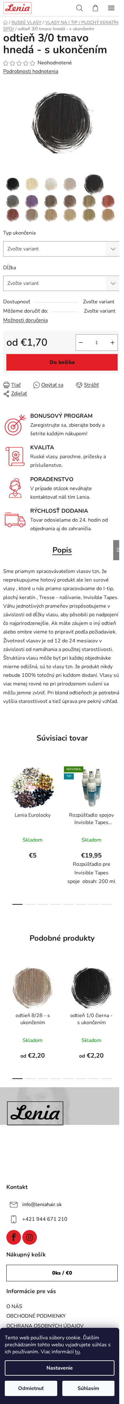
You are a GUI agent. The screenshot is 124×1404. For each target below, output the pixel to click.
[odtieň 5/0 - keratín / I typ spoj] (12, 201)
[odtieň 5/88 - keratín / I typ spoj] (31, 201)
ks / (62, 1273)
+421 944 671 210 (44, 1219)
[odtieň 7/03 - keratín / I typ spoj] (89, 201)
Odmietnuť (31, 1388)
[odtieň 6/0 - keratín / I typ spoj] (50, 201)
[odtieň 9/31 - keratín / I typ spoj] (108, 214)
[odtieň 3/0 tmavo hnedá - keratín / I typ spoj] (93, 183)
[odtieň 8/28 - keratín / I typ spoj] (31, 214)
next (117, 795)
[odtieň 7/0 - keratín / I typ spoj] (69, 201)
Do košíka (62, 362)
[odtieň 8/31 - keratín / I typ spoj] (50, 214)
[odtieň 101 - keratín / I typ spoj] (69, 183)
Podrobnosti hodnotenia (30, 71)
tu (77, 1351)
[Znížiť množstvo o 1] (81, 343)
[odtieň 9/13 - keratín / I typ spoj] (89, 214)
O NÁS (14, 1306)
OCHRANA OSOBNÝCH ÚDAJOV (45, 1325)
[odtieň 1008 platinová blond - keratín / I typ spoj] (50, 183)
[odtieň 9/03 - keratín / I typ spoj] (69, 214)
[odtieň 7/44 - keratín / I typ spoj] (108, 201)
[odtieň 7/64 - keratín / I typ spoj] (12, 214)
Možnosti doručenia (25, 320)
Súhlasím (88, 1388)
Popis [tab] (62, 550)
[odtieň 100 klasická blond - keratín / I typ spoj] (31, 183)
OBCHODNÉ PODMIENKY (36, 1316)
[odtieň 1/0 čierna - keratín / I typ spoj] (12, 183)
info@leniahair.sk (42, 1204)
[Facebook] (13, 1237)
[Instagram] (29, 1237)
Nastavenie (59, 1367)
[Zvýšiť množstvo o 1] (112, 343)
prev (7, 795)
